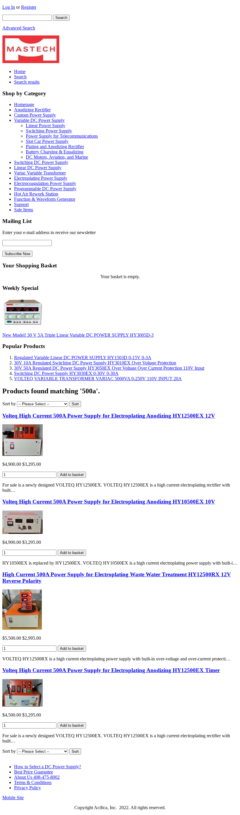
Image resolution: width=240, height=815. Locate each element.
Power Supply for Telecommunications (62, 136)
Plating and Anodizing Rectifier (55, 146)
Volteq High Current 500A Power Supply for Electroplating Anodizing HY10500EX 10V (108, 502)
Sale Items (23, 209)
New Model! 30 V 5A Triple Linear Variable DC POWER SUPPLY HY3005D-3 (78, 335)
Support (21, 204)
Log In (8, 7)
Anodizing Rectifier (32, 109)
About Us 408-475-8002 (37, 777)
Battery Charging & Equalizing (54, 151)
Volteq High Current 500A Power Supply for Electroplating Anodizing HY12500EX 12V (108, 416)
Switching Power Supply (49, 130)
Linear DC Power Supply (37, 167)
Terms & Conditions (33, 782)
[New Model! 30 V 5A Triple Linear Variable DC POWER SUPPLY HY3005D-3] (22, 325)
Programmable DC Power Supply (45, 188)
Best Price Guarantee (33, 771)
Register (28, 7)
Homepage (24, 104)
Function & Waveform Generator (44, 199)
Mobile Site (13, 797)
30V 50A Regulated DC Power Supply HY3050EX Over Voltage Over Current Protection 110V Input (109, 368)
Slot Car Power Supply (47, 141)
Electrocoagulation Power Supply (45, 183)
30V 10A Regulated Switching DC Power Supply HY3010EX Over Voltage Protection (95, 362)
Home (19, 71)
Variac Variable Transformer (40, 172)
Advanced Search (18, 27)
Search (20, 76)
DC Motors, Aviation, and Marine (57, 157)
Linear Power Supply (45, 125)
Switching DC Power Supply (41, 162)
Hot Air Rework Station (36, 193)
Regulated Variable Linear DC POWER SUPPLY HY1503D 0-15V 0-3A (82, 357)
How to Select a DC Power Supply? (47, 766)
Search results (27, 81)
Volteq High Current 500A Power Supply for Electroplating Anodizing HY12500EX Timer (111, 670)
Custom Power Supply (35, 115)
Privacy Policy (27, 787)
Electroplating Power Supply (40, 178)
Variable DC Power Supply (39, 120)
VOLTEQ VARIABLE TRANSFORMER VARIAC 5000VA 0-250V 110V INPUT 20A (98, 378)
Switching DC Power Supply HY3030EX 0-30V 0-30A (66, 373)
